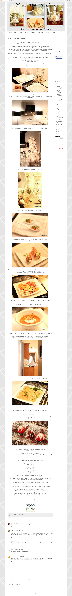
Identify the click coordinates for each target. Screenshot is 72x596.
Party (53, 32)
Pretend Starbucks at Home (60, 95)
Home (10, 32)
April (59, 131)
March (59, 133)
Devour (26, 32)
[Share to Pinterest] (23, 514)
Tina (12, 549)
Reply (12, 526)
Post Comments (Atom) (18, 581)
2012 (57, 79)
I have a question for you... (60, 105)
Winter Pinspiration (60, 117)
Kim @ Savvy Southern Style (16, 523)
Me (15, 32)
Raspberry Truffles (44, 447)
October (59, 119)
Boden (12, 556)
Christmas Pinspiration (60, 103)
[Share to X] (21, 514)
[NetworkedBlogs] (59, 56)
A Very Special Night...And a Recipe (60, 99)
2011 (57, 81)
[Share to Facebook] (22, 514)
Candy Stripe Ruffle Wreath (59, 91)
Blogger (47, 593)
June (58, 127)
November (60, 84)
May (58, 129)
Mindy (12, 530)
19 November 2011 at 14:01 (22, 541)
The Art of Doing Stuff (26, 333)
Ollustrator (38, 593)
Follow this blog (59, 58)
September (60, 121)
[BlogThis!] (20, 514)
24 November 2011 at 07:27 (19, 556)
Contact (48, 32)
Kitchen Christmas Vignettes (59, 87)
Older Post (50, 579)
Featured (33, 32)
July (58, 126)
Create (20, 32)
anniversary (13, 515)
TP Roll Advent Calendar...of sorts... (60, 113)
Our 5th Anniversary (60, 109)
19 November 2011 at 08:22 (19, 530)
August (59, 124)
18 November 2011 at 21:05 (27, 523)
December (60, 83)
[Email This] (19, 514)
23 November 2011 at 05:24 (18, 549)
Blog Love (40, 32)
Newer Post (10, 579)
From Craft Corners (59, 148)
